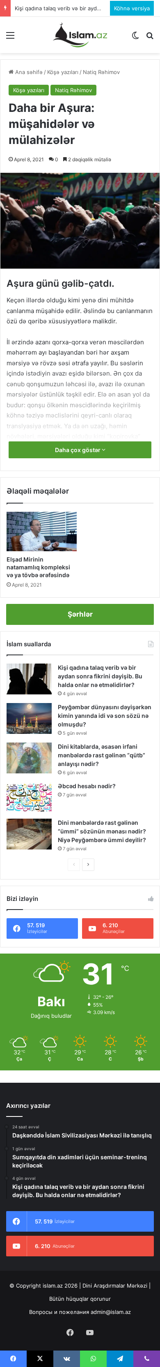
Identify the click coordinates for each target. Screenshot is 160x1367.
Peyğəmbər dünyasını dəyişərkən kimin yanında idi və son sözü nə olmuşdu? (104, 715)
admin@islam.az (111, 1312)
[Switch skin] (135, 38)
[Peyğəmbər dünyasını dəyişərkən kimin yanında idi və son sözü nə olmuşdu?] (29, 718)
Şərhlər (80, 614)
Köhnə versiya (132, 8)
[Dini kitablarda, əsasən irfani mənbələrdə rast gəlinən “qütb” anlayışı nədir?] (29, 758)
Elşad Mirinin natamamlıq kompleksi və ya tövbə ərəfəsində (38, 567)
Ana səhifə (28, 72)
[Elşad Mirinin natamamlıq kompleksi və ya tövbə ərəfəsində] (42, 531)
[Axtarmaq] (150, 38)
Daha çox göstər (78, 449)
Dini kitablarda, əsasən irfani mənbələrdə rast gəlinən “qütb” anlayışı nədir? (101, 755)
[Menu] (10, 38)
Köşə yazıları (62, 72)
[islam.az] (80, 35)
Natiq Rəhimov (101, 72)
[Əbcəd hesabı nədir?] (29, 797)
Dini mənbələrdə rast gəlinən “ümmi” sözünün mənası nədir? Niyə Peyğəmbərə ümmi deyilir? (102, 831)
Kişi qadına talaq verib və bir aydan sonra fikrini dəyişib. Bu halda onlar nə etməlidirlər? (100, 676)
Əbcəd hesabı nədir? (87, 785)
